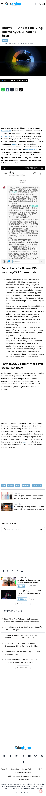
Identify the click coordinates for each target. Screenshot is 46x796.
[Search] (36, 4)
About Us (4, 769)
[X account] (4, 756)
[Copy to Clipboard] (21, 89)
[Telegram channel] (23, 762)
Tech (3, 485)
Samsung (22, 599)
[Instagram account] (16, 756)
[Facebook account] (10, 756)
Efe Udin (9, 43)
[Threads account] (41, 756)
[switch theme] (40, 4)
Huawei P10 (5, 136)
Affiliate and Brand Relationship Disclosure (24, 776)
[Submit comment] (41, 529)
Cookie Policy (40, 769)
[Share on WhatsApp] (3, 89)
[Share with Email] (16, 89)
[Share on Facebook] (7, 89)
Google (21, 586)
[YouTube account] (29, 756)
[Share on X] (12, 89)
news (17, 485)
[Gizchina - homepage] (13, 4)
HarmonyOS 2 (31, 149)
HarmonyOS (6, 131)
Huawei (4, 40)
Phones (10, 485)
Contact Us (15, 769)
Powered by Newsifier (23, 793)
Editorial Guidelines (24, 773)
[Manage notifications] (41, 791)
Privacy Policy (27, 769)
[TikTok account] (23, 756)
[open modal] (43, 4)
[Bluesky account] (35, 756)
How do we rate (24, 780)
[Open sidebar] (2, 4)
